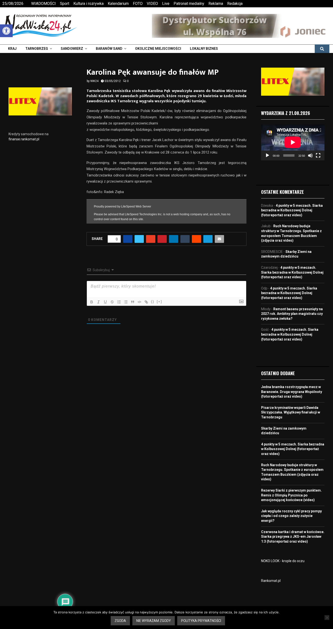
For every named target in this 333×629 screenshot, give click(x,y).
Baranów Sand (109, 49)
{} (152, 301)
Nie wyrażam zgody (153, 621)
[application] (292, 142)
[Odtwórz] (267, 155)
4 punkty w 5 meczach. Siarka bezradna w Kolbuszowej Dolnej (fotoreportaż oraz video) (292, 210)
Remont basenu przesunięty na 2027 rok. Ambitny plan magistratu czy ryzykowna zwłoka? (292, 313)
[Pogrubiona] (91, 302)
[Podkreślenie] (105, 302)
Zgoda (120, 621)
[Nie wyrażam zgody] (326, 617)
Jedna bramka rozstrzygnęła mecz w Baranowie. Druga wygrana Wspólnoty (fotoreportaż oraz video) (291, 391)
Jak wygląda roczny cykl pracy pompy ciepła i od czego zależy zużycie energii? (291, 516)
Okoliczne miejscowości (158, 49)
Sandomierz (72, 49)
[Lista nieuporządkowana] (125, 302)
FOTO (138, 3)
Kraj (12, 49)
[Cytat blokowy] (132, 302)
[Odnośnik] (146, 302)
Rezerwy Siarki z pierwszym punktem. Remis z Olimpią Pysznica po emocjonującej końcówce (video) (291, 495)
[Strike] (112, 302)
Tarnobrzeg (36, 49)
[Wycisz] (310, 155)
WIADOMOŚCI (43, 3)
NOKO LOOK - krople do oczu (282, 561)
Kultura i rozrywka (88, 3)
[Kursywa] (98, 302)
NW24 (94, 81)
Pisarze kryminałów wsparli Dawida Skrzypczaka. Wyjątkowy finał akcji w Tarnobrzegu (290, 412)
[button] (6, 30)
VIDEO (152, 3)
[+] (159, 301)
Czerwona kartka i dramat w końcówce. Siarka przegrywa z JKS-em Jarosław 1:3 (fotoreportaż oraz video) (292, 536)
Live (165, 3)
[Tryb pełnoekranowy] (318, 155)
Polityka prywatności (201, 621)
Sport (64, 3)
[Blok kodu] (139, 302)
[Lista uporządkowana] (119, 302)
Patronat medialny (189, 3)
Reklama (215, 3)
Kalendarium (118, 3)
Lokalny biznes (204, 49)
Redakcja (235, 3)
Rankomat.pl (271, 581)
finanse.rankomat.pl (24, 139)
